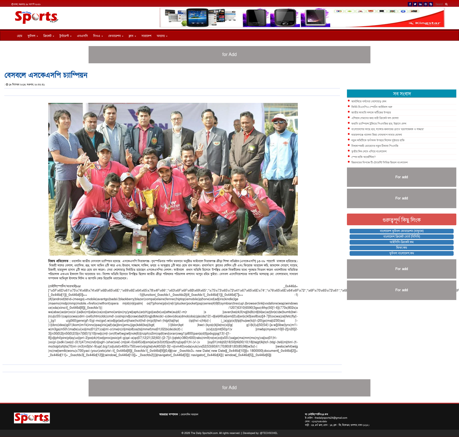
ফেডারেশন (115, 36)
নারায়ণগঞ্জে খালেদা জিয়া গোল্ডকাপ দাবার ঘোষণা (376, 135)
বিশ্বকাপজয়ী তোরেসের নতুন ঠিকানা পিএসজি (374, 146)
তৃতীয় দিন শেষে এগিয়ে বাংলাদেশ (369, 151)
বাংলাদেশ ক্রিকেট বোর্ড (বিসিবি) (401, 237)
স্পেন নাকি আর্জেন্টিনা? (363, 157)
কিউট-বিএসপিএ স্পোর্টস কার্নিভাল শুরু (371, 107)
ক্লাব (131, 36)
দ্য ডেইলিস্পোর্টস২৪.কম (316, 414)
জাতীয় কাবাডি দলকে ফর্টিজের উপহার (371, 113)
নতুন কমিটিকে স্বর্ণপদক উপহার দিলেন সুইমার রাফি (377, 140)
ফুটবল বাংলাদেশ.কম (401, 253)
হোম (19, 36)
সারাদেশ (146, 36)
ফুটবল (32, 36)
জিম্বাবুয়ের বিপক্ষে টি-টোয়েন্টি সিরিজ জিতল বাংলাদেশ (379, 163)
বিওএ (97, 36)
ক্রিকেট (47, 36)
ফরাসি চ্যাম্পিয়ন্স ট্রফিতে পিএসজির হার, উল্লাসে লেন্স (378, 124)
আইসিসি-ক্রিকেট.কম (402, 242)
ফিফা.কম (401, 248)
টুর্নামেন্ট (65, 36)
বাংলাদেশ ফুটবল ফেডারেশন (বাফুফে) (401, 231)
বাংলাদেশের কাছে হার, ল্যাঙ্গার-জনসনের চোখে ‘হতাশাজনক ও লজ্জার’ (387, 129)
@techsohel (269, 433)
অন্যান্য (161, 36)
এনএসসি (82, 36)
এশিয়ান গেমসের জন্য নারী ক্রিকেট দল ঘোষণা (375, 118)
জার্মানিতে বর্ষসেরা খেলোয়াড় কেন (368, 101)
